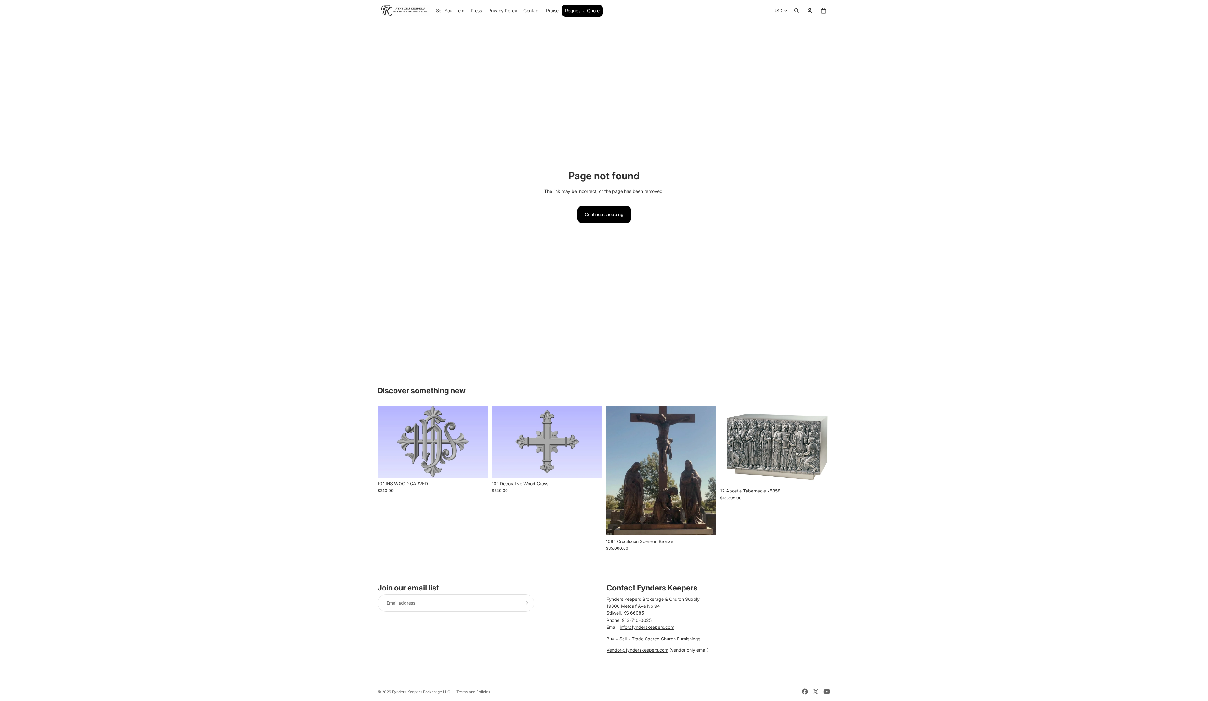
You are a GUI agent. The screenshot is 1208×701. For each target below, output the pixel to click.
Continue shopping (604, 214)
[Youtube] (826, 691)
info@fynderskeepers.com (647, 627)
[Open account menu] (810, 11)
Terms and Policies (473, 691)
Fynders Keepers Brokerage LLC (421, 691)
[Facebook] (804, 691)
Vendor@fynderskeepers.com (637, 650)
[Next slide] (478, 442)
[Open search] (796, 11)
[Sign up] (525, 603)
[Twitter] (815, 691)
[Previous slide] (387, 442)
